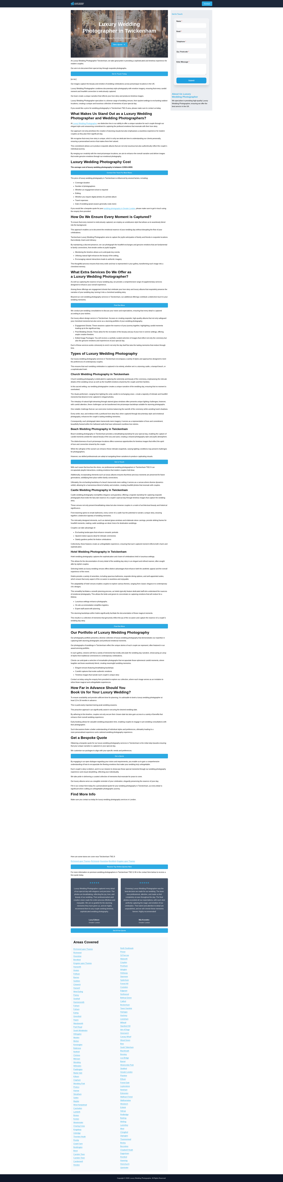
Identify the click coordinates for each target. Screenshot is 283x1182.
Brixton (76, 1115)
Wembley (77, 1062)
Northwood (124, 994)
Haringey (123, 1012)
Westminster (78, 1122)
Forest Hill (124, 984)
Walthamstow (125, 1100)
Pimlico (76, 1087)
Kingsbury (77, 1129)
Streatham (77, 1094)
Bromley (123, 1054)
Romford (123, 1157)
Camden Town (79, 1154)
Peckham (124, 966)
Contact (207, 4)
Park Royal (77, 1027)
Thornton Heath (79, 1137)
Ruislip (76, 1140)
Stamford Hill (125, 1026)
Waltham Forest (126, 1097)
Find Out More (119, 305)
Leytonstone (125, 1086)
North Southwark (126, 948)
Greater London (126, 1072)
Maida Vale (77, 1073)
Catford (123, 1001)
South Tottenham (127, 1047)
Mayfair (76, 1101)
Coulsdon (124, 987)
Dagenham (124, 1153)
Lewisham (124, 1019)
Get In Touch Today (119, 74)
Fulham (76, 1006)
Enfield (123, 1107)
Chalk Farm (78, 1144)
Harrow (76, 1091)
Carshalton (77, 1108)
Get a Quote (117, 44)
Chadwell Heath (126, 1150)
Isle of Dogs (125, 1030)
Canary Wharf (125, 1037)
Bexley (123, 1143)
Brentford (112, 861)
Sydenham (124, 980)
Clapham (77, 1080)
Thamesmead (125, 1139)
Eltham (123, 1079)
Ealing (75, 1013)
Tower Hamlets (126, 1008)
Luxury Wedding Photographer (85, 123)
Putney (76, 995)
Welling (123, 1122)
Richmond (95, 861)
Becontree (124, 1146)
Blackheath (124, 1051)
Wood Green (125, 1040)
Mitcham (76, 1059)
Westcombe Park (127, 1065)
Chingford (124, 1132)
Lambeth (76, 1112)
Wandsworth (78, 1023)
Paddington (77, 1069)
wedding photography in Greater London (119, 208)
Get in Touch (119, 462)
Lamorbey (124, 1125)
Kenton (76, 1119)
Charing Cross (79, 1126)
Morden (76, 1038)
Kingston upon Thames (126, 861)
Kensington (77, 1045)
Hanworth (77, 967)
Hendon (76, 1165)
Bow (122, 1044)
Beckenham (125, 1005)
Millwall (123, 1022)
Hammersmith (78, 1002)
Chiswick (77, 984)
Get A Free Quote (119, 930)
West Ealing (78, 992)
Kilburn (76, 1076)
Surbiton (76, 981)
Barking (123, 1118)
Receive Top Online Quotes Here (119, 867)
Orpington (124, 1136)
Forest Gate (124, 1083)
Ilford (122, 1129)
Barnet (122, 1061)
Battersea (77, 1048)
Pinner (122, 952)
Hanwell (76, 988)
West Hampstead (80, 1105)
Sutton (75, 1098)
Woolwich (124, 1104)
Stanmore (124, 976)
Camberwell (78, 1161)
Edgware (123, 991)
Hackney (123, 1015)
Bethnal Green (126, 998)
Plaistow (123, 1076)
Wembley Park (79, 1083)
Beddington (77, 1147)
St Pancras (124, 955)
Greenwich (124, 1033)
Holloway (124, 973)
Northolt (76, 1052)
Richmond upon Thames (80, 861)
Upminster (124, 1168)
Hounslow (104, 861)
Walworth (124, 959)
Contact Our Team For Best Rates (119, 173)
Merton (76, 1041)
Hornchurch (124, 1164)
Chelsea (76, 1055)
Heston (76, 970)
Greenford (77, 1016)
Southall (76, 999)
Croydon (123, 962)
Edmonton (124, 1093)
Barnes (76, 977)
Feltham (76, 974)
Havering (123, 1160)
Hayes (75, 1020)
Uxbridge (77, 1133)
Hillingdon (77, 1034)
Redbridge (124, 1114)
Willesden (77, 1066)
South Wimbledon (80, 1030)
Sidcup (123, 1111)
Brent (75, 1151)
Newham (123, 1090)
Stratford (123, 1068)
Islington (123, 969)
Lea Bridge (124, 1058)
